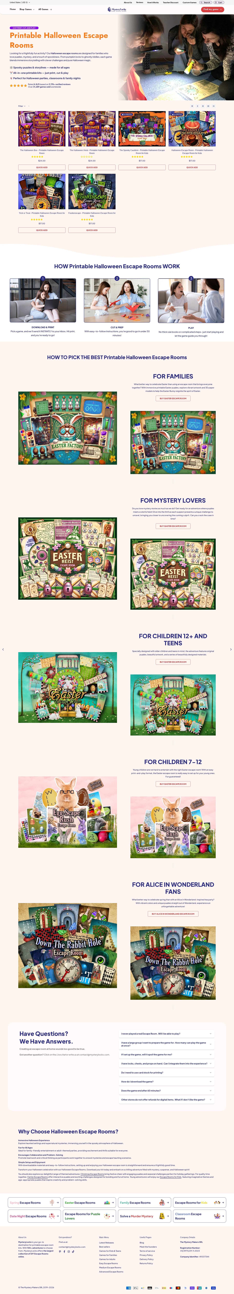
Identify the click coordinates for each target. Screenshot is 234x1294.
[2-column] (197, 106)
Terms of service (147, 1251)
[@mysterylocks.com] (73, 1251)
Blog (142, 1242)
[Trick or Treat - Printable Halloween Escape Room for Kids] (41, 191)
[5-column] (214, 106)
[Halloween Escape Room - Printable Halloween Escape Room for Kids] (192, 128)
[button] (37, 156)
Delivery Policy (147, 1259)
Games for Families (108, 1255)
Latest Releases (106, 1242)
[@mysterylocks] (60, 1251)
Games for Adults (107, 1259)
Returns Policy (146, 1263)
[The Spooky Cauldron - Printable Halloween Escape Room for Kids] (142, 128)
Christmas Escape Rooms (92, 1174)
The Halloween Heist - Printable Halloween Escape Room (92, 151)
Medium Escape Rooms (110, 1267)
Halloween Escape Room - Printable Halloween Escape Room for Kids (192, 151)
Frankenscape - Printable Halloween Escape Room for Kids (92, 214)
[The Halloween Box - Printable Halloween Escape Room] (41, 128)
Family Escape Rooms (37, 1177)
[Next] (231, 649)
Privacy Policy (146, 1255)
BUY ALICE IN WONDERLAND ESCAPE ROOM (173, 914)
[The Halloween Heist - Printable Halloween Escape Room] (92, 128)
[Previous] (3, 649)
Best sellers (104, 1246)
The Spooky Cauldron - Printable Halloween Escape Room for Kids (142, 151)
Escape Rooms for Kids (170, 1177)
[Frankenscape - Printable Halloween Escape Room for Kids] (92, 191)
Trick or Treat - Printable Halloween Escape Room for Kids (42, 214)
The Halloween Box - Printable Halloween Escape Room (42, 151)
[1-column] (192, 106)
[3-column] (203, 106)
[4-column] (208, 106)
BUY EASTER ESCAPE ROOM (173, 398)
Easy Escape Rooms (108, 1263)
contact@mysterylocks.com (72, 1247)
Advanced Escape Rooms (111, 1271)
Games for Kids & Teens (110, 1251)
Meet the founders (148, 1246)
